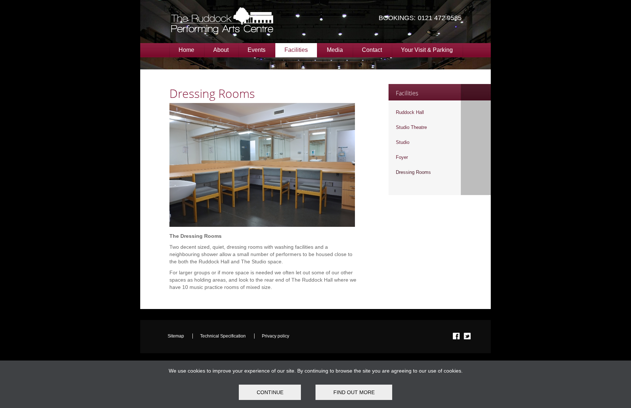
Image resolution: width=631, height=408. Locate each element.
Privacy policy (275, 336)
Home (186, 50)
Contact (372, 50)
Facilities (296, 50)
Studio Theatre (411, 127)
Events (256, 50)
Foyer (402, 157)
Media (335, 50)
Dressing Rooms (413, 172)
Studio (402, 142)
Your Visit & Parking (427, 50)
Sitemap (176, 336)
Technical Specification (223, 336)
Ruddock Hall (410, 112)
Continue (270, 392)
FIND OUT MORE (354, 392)
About (221, 50)
